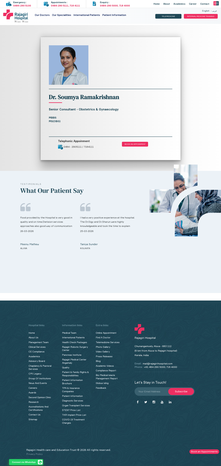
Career (193, 4)
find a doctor (103, 337)
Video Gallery (103, 351)
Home (156, 4)
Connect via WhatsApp (24, 462)
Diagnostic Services (72, 400)
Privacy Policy (34, 453)
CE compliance (37, 351)
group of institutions (40, 378)
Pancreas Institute (71, 354)
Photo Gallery (103, 347)
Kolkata (25, 248)
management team (39, 342)
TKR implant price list (74, 414)
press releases (104, 356)
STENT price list (71, 410)
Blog (98, 361)
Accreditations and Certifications (38, 408)
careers (33, 387)
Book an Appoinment (135, 144)
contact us (34, 414)
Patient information (114, 15)
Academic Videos (105, 365)
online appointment (106, 332)
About (166, 4)
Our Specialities (61, 15)
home (32, 332)
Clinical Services (37, 347)
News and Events (38, 383)
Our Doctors (42, 15)
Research (34, 402)
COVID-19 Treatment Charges (73, 421)
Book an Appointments (204, 451)
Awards (32, 392)
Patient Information (72, 396)
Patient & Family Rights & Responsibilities (75, 374)
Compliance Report (106, 370)
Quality (65, 367)
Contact (204, 4)
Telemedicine (168, 16)
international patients (73, 337)
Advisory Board (37, 361)
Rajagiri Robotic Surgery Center (75, 349)
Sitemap (33, 419)
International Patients (87, 15)
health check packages (74, 342)
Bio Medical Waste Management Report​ (107, 377)
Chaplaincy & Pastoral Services (40, 367)
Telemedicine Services (108, 342)
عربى (214, 10)
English (205, 10)
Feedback (101, 387)
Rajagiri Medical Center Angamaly (74, 361)
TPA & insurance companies (71, 390)
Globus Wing (102, 383)
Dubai (83, 269)
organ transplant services (76, 405)
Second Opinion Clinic (40, 397)
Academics (179, 4)
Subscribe (181, 391)
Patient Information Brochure (72, 382)
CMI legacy (35, 373)
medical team (69, 332)
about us (33, 337)
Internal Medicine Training (200, 16)
